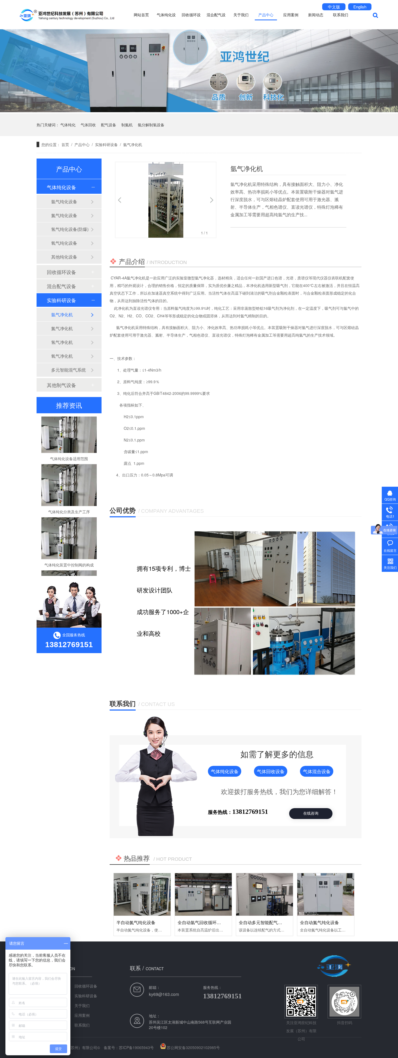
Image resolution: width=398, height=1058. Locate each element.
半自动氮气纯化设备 (135, 922)
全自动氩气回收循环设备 (201, 922)
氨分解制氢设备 (151, 124)
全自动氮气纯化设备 (319, 922)
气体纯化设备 (166, 20)
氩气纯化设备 (64, 201)
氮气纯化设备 (64, 215)
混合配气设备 (216, 20)
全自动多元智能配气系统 (262, 922)
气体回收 (88, 124)
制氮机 (127, 124)
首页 (65, 144)
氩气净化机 (132, 144)
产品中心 (265, 14)
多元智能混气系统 (68, 370)
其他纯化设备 (64, 257)
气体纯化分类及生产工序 (69, 500)
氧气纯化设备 (64, 243)
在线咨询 (310, 813)
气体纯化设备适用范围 (69, 447)
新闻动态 (315, 14)
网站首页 (141, 14)
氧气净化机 (62, 356)
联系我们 (340, 14)
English (359, 6)
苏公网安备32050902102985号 (193, 1047)
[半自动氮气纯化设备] (142, 894)
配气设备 (108, 124)
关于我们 (241, 14)
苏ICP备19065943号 (136, 1047)
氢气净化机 (62, 342)
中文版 (334, 6)
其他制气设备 (61, 384)
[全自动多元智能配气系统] (264, 894)
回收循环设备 (191, 20)
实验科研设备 (106, 144)
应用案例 (290, 14)
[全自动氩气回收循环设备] (203, 894)
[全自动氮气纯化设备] (325, 894)
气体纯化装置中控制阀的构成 (69, 553)
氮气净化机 (62, 328)
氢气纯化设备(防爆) (70, 229)
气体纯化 (68, 124)
